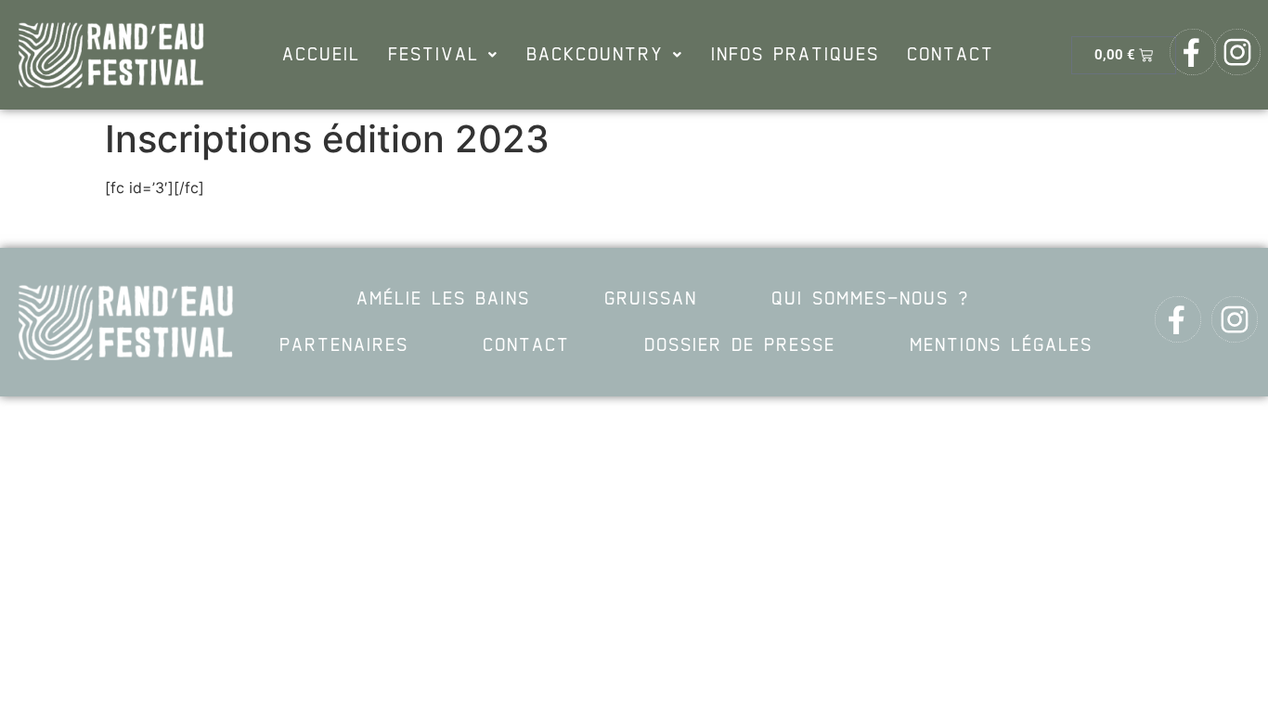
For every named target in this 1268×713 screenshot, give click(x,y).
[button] (443, 55)
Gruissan (650, 299)
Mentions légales (1001, 345)
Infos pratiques (795, 54)
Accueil (321, 54)
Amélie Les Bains (443, 299)
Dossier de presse (739, 345)
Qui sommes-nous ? (870, 299)
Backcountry (595, 54)
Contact (950, 54)
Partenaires (343, 345)
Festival (433, 54)
